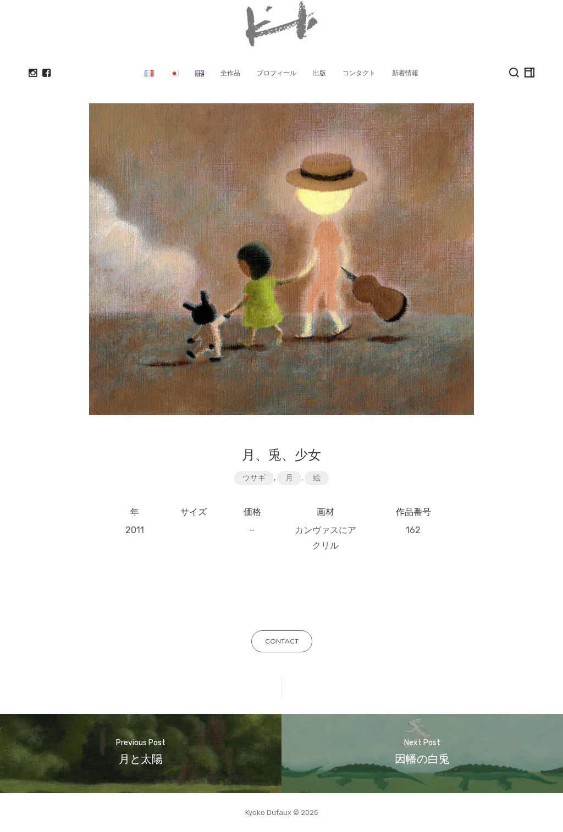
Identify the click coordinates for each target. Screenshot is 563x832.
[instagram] (33, 73)
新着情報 (405, 73)
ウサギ (254, 477)
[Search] (514, 72)
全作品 (230, 73)
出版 (319, 73)
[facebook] (46, 73)
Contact (282, 641)
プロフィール (276, 73)
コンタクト (359, 73)
